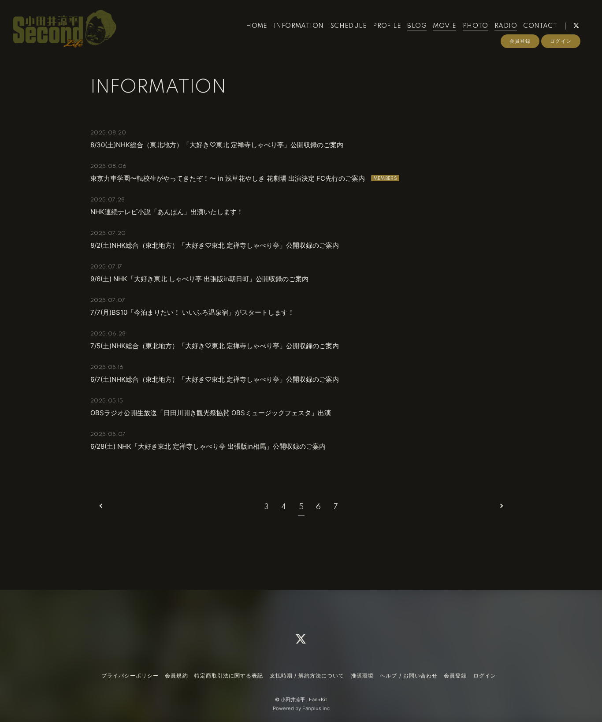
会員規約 (176, 675)
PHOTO (475, 26)
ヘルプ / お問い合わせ (408, 675)
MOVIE (444, 26)
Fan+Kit (318, 699)
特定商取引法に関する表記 (228, 675)
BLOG (417, 26)
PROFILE (387, 26)
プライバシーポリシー (130, 675)
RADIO (505, 26)
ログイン (560, 41)
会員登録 (520, 41)
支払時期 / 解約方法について (307, 675)
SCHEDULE (348, 26)
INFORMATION (298, 26)
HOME (257, 26)
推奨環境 (362, 675)
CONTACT (540, 26)
